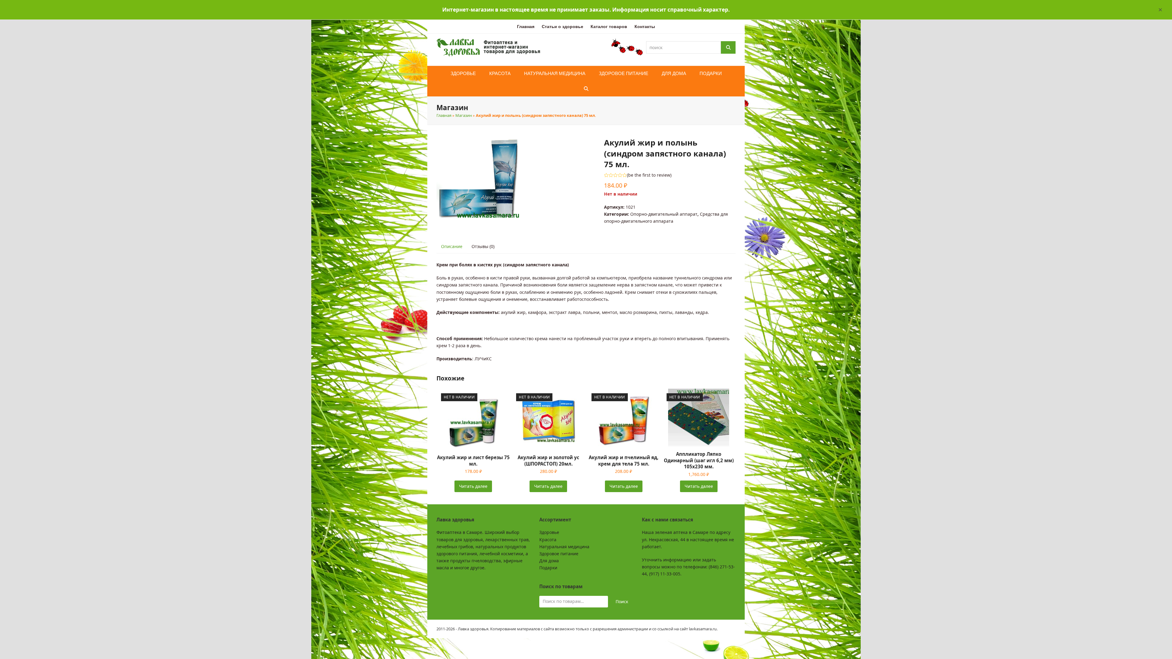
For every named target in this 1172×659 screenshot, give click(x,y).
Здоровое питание (558, 553)
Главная (443, 115)
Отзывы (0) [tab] (483, 246)
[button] (1160, 10)
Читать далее (473, 486)
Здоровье (549, 532)
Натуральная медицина (564, 546)
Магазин (463, 115)
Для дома (549, 561)
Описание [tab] (451, 246)
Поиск (622, 601)
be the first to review (649, 175)
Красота (547, 539)
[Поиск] (728, 47)
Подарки (548, 568)
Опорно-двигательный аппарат (663, 214)
